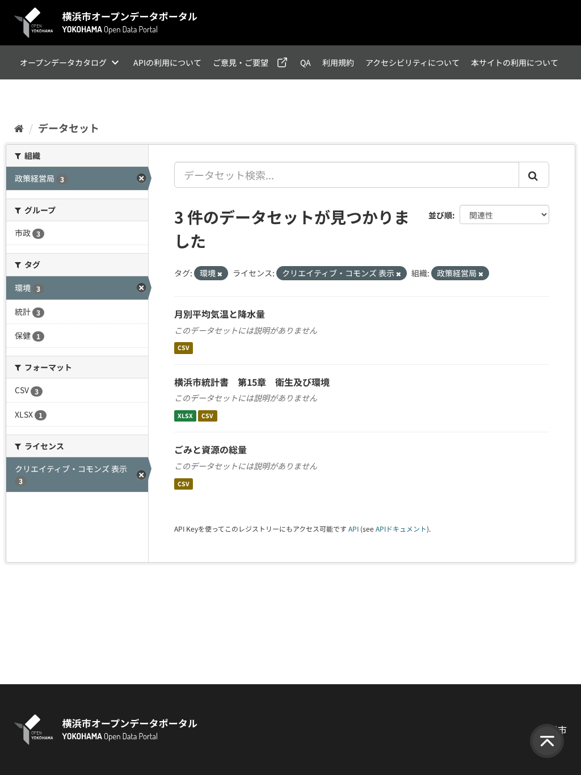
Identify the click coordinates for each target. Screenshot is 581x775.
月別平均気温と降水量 (219, 314)
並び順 (440, 215)
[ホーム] (19, 127)
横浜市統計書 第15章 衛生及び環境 (252, 382)
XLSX (185, 415)
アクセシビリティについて (412, 62)
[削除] (219, 273)
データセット (68, 127)
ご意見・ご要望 (240, 62)
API (353, 528)
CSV (184, 348)
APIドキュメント (401, 528)
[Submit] (534, 175)
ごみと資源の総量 (210, 449)
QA (305, 62)
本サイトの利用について (514, 62)
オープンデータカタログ (63, 62)
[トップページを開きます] (106, 22)
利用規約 (338, 62)
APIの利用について (167, 62)
